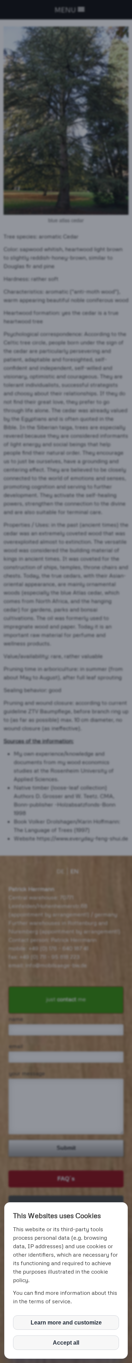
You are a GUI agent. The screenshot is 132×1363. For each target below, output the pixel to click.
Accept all (66, 1343)
